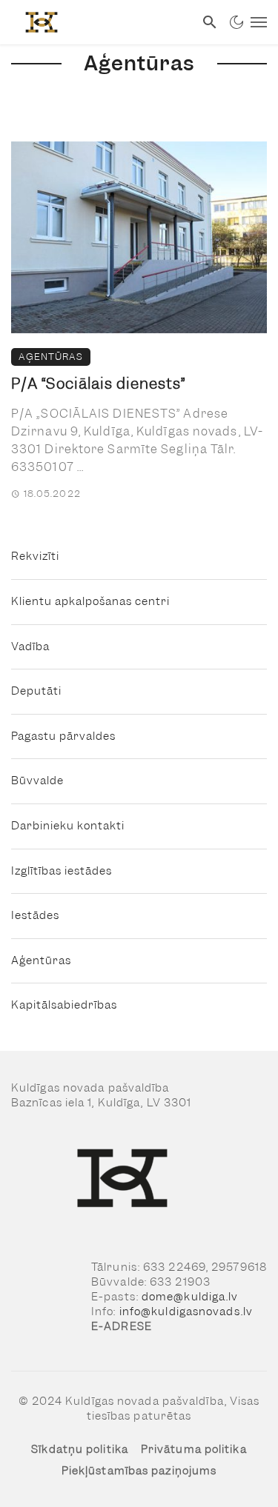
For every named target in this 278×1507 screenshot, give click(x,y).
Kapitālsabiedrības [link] (64, 1005)
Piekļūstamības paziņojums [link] (139, 1470)
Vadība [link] (30, 646)
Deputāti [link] (36, 691)
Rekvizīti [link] (35, 556)
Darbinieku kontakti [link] (68, 825)
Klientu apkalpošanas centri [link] (90, 601)
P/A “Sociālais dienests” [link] (98, 383)
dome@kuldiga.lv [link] (190, 1296)
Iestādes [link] (35, 915)
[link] (97, 22)
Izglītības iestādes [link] (61, 870)
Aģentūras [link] (51, 356)
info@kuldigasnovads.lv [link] (186, 1311)
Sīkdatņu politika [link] (79, 1449)
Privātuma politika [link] (194, 1449)
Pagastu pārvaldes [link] (63, 736)
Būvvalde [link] (37, 780)
